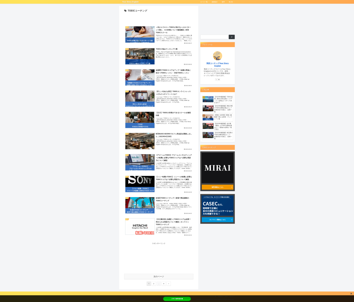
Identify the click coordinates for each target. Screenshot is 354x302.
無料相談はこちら (217, 187)
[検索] (232, 37)
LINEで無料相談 (176, 299)
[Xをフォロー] (216, 79)
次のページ (159, 276)
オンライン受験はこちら (217, 220)
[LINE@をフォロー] (219, 79)
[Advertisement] (158, 18)
